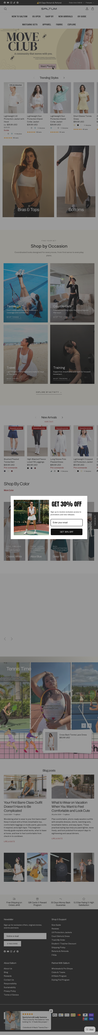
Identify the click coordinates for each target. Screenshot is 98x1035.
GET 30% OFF (66, 532)
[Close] (84, 499)
